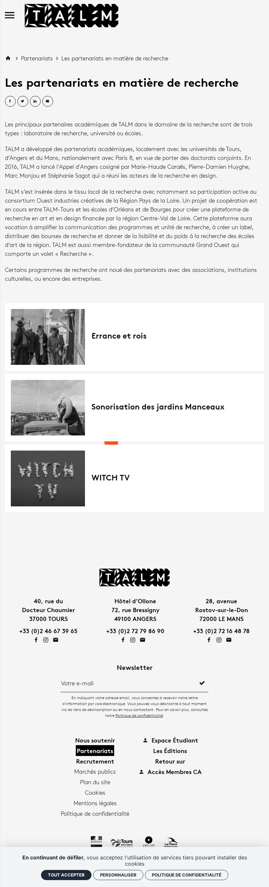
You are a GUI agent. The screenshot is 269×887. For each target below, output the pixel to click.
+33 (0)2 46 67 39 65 (48, 630)
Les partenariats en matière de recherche (114, 58)
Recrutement (95, 761)
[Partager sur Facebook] (10, 101)
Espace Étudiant (174, 740)
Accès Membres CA (174, 771)
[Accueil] (71, 14)
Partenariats (37, 58)
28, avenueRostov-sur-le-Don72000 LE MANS (221, 609)
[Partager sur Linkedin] (35, 101)
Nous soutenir (95, 740)
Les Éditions (170, 750)
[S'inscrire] (202, 683)
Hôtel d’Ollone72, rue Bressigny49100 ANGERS (135, 609)
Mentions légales (95, 803)
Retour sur (170, 761)
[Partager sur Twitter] (22, 101)
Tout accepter (66, 874)
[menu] (9, 15)
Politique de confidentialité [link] (186, 874)
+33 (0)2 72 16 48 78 (221, 630)
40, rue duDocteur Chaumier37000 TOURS (48, 609)
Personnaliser (118, 874)
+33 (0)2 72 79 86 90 (135, 630)
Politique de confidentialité (139, 715)
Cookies (95, 792)
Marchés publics (95, 771)
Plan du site (95, 782)
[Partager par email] (47, 101)
